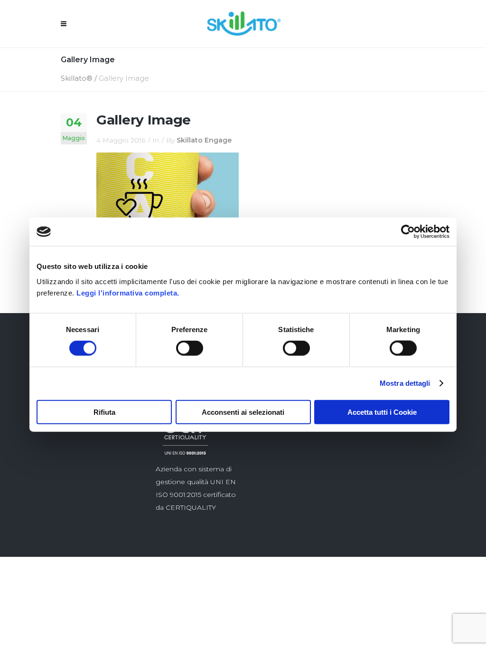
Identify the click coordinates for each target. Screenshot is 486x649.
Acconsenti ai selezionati (243, 412)
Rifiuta (104, 412)
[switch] (189, 348)
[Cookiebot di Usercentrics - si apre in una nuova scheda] (407, 232)
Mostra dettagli (405, 383)
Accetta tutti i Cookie (382, 412)
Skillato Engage (204, 140)
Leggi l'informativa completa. (127, 292)
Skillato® (77, 78)
